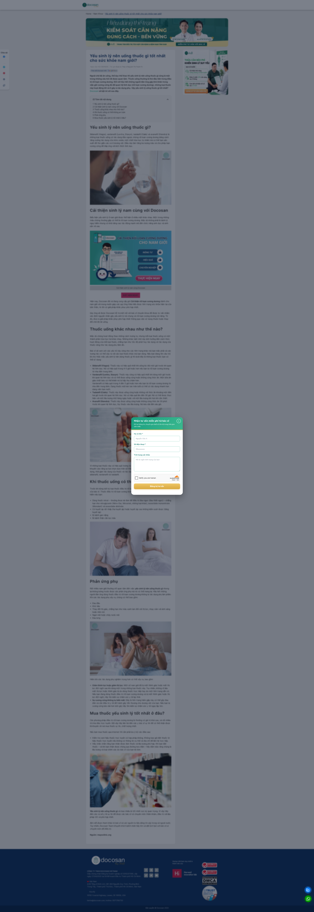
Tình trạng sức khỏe (142, 455)
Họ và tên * (138, 434)
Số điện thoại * (140, 444)
